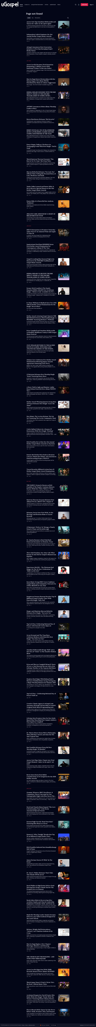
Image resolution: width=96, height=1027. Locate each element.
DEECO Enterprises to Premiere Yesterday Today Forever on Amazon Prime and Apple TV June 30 (41, 231)
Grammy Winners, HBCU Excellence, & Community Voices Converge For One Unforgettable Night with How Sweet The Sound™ (41, 794)
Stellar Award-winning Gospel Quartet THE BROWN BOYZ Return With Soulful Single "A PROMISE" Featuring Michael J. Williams (41, 317)
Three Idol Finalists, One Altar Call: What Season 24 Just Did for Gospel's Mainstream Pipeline (41, 554)
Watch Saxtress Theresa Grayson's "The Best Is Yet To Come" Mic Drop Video (40, 160)
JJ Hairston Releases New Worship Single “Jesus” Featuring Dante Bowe (41, 375)
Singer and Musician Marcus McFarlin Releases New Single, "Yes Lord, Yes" (39, 612)
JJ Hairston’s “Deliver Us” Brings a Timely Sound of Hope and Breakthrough (41, 528)
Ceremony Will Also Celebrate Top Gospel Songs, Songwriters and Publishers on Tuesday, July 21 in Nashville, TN (41, 279)
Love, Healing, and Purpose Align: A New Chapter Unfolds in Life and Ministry (41, 948)
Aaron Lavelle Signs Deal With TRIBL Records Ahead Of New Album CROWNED (40, 970)
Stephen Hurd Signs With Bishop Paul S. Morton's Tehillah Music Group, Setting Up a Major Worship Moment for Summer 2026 (41, 680)
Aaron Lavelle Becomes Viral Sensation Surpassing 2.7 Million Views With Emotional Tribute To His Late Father (40, 66)
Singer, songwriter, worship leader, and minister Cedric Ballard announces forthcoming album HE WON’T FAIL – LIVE (41, 433)
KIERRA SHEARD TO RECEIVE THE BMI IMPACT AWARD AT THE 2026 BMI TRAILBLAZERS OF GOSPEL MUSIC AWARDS (40, 275)
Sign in (91, 4)
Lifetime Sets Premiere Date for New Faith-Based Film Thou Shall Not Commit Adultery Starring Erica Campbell (41, 720)
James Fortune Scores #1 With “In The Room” (39, 861)
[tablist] (34, 17)
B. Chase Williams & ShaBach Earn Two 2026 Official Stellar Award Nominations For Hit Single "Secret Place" (41, 304)
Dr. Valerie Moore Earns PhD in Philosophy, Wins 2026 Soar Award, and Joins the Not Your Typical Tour (41, 734)
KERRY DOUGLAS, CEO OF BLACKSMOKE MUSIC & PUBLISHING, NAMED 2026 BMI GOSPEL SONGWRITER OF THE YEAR (40, 132)
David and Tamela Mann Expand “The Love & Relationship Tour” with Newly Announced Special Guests (41, 809)
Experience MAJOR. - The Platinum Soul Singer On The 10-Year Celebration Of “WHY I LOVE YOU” (40, 569)
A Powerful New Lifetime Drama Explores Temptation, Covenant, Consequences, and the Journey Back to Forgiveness (40, 724)
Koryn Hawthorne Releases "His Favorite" (41, 119)
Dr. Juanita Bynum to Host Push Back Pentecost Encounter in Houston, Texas (40, 541)
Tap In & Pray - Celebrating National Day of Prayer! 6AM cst (41, 694)
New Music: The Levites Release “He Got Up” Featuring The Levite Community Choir (41, 417)
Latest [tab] (28, 17)
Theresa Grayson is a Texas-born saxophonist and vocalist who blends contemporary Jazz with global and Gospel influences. (41, 504)
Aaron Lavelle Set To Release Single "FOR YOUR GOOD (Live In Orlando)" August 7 (41, 70)
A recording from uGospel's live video (36, 627)
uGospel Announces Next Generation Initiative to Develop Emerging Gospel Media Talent (39, 49)
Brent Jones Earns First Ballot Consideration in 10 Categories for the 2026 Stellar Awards (41, 776)
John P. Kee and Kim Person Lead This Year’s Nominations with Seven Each (40, 446)
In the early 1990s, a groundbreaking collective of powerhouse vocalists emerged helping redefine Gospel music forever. (40, 491)
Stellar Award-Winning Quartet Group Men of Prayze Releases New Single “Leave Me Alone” (41, 403)
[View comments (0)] (37, 30)
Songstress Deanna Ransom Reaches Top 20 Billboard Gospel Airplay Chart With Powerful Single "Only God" (41, 598)
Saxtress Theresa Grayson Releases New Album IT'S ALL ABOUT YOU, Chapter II (40, 500)
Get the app (53, 1025)
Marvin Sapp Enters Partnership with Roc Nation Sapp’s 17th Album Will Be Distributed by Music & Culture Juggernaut (41, 81)
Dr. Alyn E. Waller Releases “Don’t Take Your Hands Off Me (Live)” (40, 873)
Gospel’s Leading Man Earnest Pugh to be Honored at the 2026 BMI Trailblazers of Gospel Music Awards (40, 260)
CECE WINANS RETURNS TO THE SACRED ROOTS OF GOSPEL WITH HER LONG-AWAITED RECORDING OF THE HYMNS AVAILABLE (41, 347)
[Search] (75, 4)
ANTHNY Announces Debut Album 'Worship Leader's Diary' (41, 107)
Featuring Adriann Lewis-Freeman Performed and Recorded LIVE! (41, 986)
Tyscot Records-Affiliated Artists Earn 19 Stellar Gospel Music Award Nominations (41, 470)
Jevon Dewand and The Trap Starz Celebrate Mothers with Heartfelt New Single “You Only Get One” (40, 637)
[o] (63, 626)
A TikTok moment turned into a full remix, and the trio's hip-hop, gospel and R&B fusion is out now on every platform (41, 26)
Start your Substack (45, 1025)
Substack (81, 1025)
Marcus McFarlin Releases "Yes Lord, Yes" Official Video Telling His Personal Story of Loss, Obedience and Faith (41, 173)
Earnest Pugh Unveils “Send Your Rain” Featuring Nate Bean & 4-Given (40, 822)
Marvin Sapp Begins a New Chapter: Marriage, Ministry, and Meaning (39, 945)
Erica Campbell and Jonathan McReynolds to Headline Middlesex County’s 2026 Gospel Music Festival (41, 332)
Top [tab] (32, 17)
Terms (26, 1025)
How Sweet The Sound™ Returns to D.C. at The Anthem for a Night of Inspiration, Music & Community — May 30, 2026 (41, 798)
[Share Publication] (78, 4)
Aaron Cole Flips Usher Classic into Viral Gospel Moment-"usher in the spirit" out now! (40, 762)
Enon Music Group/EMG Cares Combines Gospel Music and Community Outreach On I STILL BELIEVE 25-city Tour (41, 583)
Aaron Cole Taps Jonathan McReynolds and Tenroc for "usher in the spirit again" (41, 22)
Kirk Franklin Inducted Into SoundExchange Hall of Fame (41, 848)
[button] (21, 4)
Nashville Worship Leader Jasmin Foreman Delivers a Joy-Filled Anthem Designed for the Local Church (41, 916)
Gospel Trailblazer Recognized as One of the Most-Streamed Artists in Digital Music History (41, 851)
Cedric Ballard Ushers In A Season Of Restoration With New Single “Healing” (40, 430)
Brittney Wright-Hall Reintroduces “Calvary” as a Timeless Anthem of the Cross (40, 931)
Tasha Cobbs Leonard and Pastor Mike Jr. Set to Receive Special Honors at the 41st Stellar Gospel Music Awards (40, 188)
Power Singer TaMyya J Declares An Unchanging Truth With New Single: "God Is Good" (41, 146)
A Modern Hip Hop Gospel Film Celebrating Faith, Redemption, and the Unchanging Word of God (39, 236)
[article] (48, 26)
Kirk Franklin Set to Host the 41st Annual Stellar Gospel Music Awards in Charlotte (41, 443)
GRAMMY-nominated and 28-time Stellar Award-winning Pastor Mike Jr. (40, 205)
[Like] (27, 115)
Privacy (23, 1025)
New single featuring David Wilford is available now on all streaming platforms (41, 531)
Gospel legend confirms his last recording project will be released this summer (40, 461)
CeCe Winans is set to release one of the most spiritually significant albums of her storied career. (40, 351)
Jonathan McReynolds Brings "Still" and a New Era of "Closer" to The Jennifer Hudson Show (41, 651)
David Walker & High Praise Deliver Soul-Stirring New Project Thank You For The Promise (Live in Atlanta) (41, 887)
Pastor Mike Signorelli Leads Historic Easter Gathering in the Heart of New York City (41, 961)
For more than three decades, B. (34, 308)
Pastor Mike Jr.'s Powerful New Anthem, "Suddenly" (40, 202)
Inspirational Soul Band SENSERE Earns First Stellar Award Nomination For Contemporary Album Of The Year (40, 246)
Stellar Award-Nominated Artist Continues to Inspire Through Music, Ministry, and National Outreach (41, 877)
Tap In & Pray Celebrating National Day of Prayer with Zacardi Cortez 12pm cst (41, 625)
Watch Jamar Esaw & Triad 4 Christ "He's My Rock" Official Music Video (40, 983)
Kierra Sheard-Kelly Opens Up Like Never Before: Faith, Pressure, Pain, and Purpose (41, 1010)
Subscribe (84, 4)
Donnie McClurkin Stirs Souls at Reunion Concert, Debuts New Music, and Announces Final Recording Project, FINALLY (41, 456)
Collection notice (31, 1025)
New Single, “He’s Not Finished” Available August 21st (40, 84)
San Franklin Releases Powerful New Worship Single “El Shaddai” (39, 748)
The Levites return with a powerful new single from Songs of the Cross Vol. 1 (41, 420)
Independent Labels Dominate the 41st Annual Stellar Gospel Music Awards (39, 35)
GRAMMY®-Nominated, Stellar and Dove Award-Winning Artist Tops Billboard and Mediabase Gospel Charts (40, 864)
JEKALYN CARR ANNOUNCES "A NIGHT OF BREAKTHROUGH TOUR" (41, 215)
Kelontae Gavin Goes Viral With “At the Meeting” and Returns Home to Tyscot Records (40, 514)
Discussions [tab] (37, 17)
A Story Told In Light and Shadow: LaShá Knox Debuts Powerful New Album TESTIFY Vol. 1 (41, 389)
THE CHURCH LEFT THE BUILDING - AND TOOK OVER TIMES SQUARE (40, 957)
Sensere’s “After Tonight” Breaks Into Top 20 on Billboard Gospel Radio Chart (41, 835)
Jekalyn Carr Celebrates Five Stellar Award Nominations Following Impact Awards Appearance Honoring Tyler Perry (41, 361)
